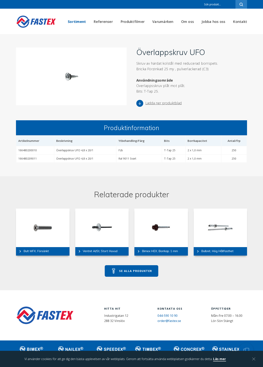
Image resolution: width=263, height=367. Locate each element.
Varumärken (162, 21)
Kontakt (240, 21)
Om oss (187, 21)
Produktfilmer (133, 21)
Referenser (103, 21)
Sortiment (77, 21)
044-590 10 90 (167, 315)
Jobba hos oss (213, 21)
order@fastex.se (169, 321)
